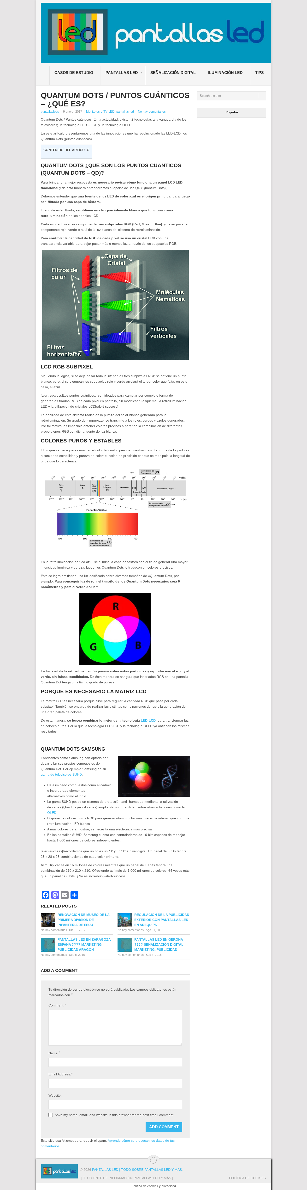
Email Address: (60, 1074)
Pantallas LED (122, 73)
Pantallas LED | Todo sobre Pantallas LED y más (137, 1170)
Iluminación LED (225, 73)
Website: (55, 1095)
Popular (231, 112)
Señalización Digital (173, 73)
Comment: (57, 1005)
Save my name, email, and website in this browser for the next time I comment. (114, 1115)
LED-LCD (148, 720)
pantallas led (125, 111)
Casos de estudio (73, 73)
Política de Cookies (247, 1178)
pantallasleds (50, 111)
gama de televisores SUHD (61, 774)
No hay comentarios (152, 111)
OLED (51, 813)
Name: (54, 1053)
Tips (259, 73)
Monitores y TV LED (100, 111)
